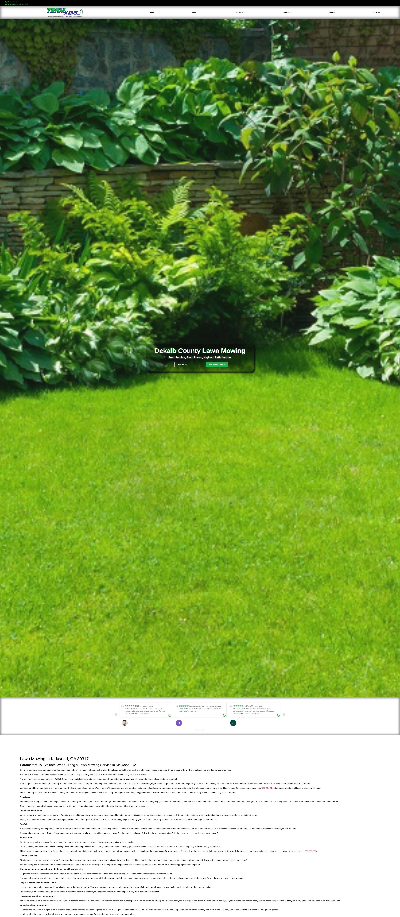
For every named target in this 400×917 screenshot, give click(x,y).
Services (239, 12)
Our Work (376, 12)
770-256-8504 (268, 788)
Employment (287, 12)
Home (152, 12)
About (194, 12)
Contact (332, 12)
